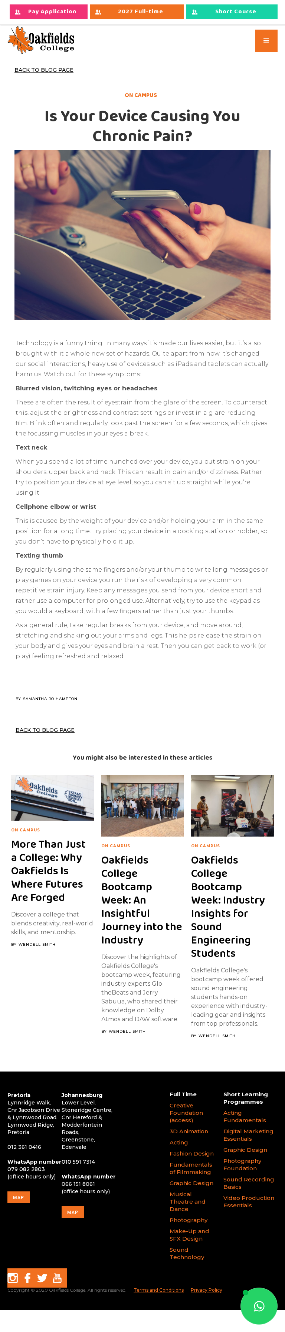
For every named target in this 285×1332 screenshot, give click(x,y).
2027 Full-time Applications (140, 13)
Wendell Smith (37, 944)
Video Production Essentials (248, 1201)
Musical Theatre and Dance (188, 1201)
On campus (25, 830)
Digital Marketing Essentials (248, 1135)
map (18, 1197)
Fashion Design (192, 1153)
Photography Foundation (242, 1164)
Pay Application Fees (52, 13)
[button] (266, 41)
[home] (40, 40)
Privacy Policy (206, 1290)
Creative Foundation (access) (186, 1113)
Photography (188, 1220)
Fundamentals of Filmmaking (191, 1168)
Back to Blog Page (43, 70)
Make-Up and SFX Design (189, 1235)
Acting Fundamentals (244, 1116)
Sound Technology (188, 1253)
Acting (179, 1142)
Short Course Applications (235, 13)
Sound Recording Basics (248, 1183)
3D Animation (189, 1131)
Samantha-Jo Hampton (50, 699)
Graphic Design (191, 1183)
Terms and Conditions (159, 1290)
